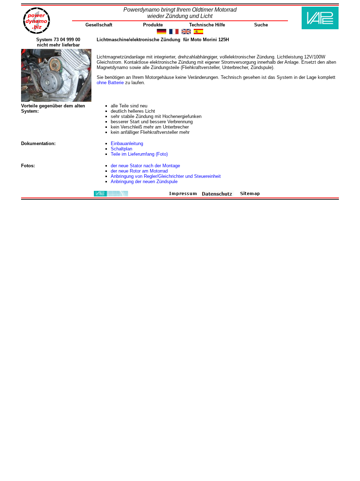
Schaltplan (121, 148)
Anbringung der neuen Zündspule (144, 181)
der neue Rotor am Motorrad (139, 171)
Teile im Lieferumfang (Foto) (139, 154)
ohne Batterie (110, 82)
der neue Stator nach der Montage (145, 165)
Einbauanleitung (127, 143)
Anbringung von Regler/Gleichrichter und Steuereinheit (166, 176)
